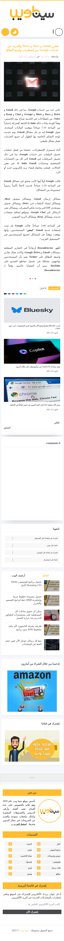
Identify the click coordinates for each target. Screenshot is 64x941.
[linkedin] (27, 935)
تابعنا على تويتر (52, 545)
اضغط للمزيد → (19, 824)
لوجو (30, 868)
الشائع (46, 575)
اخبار (58, 844)
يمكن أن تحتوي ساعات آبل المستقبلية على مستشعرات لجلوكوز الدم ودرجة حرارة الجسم (23, 614)
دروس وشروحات (53, 856)
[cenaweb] (11, 930)
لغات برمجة (56, 868)
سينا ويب (24, 930)
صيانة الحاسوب (26, 856)
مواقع (58, 874)
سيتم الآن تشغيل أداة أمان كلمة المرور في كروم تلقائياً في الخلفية (35, 405)
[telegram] (21, 935)
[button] (53, 32)
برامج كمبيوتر (55, 850)
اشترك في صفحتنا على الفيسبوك (46, 538)
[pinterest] (15, 935)
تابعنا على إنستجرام (51, 560)
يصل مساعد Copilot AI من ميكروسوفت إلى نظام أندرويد (38, 367)
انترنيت (29, 844)
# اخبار (43, 288)
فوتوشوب (56, 862)
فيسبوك (29, 862)
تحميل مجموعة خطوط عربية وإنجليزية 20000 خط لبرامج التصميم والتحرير (23, 600)
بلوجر (29, 850)
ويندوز (29, 874)
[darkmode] (14, 32)
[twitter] (44, 935)
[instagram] (32, 935)
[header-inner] (32, 13)
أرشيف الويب (18, 575)
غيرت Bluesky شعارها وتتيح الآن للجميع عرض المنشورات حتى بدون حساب (34, 327)
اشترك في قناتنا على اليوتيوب (47, 552)
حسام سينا (46, 56)
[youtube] (38, 935)
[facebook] (50, 935)
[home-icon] (59, 32)
